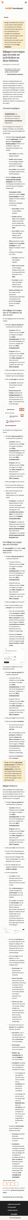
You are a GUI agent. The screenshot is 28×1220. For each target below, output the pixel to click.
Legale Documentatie (14, 1204)
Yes (7, 1184)
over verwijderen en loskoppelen (16, 1175)
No (14, 1184)
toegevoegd (14, 139)
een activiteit (9, 548)
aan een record (20, 137)
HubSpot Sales (8, 769)
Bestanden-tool (19, 1103)
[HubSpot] (2, 2)
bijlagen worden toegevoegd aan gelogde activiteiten (13, 179)
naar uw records (16, 324)
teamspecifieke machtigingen (13, 120)
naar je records (16, 436)
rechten (11, 243)
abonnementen (14, 70)
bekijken (19, 1057)
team (20, 166)
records (18, 301)
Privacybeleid (12, 1207)
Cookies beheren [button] (13, 1210)
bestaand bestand (14, 395)
